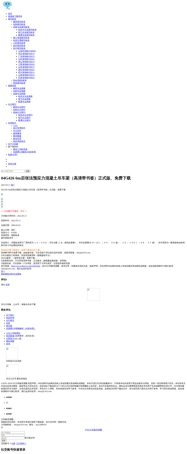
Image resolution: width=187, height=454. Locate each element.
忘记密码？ (21, 443)
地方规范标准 (19, 48)
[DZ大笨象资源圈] (7, 9)
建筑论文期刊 (19, 107)
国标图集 (5, 274)
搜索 (27, 171)
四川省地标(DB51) (26, 72)
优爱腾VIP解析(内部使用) (24, 152)
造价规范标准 (19, 46)
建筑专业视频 (19, 88)
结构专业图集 (15, 274)
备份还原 (17, 139)
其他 (8, 344)
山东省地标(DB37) (26, 67)
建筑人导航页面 (20, 149)
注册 (13, 443)
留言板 (9, 326)
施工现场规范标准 (21, 38)
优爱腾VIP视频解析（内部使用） (21, 328)
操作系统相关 (19, 141)
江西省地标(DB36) (26, 64)
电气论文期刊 (24, 118)
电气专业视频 (24, 99)
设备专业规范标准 (21, 27)
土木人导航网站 (13, 333)
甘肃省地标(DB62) (26, 78)
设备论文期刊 (19, 112)
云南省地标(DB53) (26, 75)
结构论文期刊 (19, 110)
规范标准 (12, 19)
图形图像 (17, 136)
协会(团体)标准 (20, 80)
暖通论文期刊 (24, 120)
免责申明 (10, 318)
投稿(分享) (12, 155)
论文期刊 (12, 104)
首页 (10, 14)
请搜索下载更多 (15, 16)
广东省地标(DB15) (26, 56)
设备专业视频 (19, 94)
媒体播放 (17, 133)
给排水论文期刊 (25, 115)
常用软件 (12, 123)
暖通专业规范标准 (26, 35)
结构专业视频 (19, 91)
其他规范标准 (19, 83)
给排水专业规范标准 (27, 30)
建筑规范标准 (19, 22)
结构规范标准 (19, 24)
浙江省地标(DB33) (26, 62)
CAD (15, 125)
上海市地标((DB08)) (27, 51)
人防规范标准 (19, 43)
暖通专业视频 (24, 102)
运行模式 (10, 320)
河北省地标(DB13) (26, 54)
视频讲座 (12, 86)
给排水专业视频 (25, 96)
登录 (8, 285)
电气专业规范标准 (26, 32)
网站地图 (10, 341)
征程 (8, 323)
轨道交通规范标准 (21, 40)
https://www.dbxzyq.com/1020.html (25, 266)
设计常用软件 (19, 128)
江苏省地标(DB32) (26, 59)
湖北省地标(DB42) (26, 70)
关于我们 (10, 315)
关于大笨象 (13, 144)
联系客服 (10, 336)
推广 (13, 185)
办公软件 (17, 131)
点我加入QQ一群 (13, 338)
